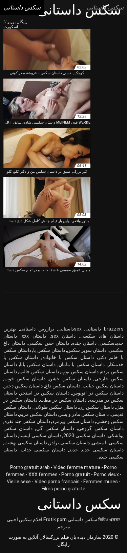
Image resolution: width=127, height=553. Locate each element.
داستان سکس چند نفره (27, 421)
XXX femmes (43, 474)
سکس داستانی (82, 519)
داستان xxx (34, 336)
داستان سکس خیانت (103, 385)
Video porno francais (57, 481)
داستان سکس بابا (38, 364)
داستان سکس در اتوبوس (98, 393)
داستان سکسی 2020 (84, 435)
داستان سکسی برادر (69, 442)
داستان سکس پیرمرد (73, 421)
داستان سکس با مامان (82, 364)
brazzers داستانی (104, 329)
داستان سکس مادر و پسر (84, 414)
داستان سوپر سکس (86, 350)
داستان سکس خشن (70, 378)
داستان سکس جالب (39, 371)
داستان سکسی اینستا (40, 435)
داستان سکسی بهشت (25, 442)
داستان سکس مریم (38, 414)
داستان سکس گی (55, 428)
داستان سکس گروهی (101, 428)
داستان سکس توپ (80, 371)
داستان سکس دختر (23, 385)
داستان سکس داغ (62, 385)
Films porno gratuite (63, 488)
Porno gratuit (75, 474)
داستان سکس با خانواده (68, 357)
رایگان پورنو (16, 21)
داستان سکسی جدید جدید (96, 449)
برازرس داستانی (37, 329)
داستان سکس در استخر (44, 393)
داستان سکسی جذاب (43, 449)
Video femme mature (77, 467)
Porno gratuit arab (30, 467)
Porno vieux (106, 474)
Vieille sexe (19, 481)
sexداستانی (70, 329)
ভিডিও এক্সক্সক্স (109, 519)
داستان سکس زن (96, 407)
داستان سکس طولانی (55, 407)
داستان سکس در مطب (63, 400)
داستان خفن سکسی (48, 343)
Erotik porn (55, 519)
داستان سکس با (49, 350)
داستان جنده (84, 343)
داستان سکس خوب (24, 378)
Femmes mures (100, 481)
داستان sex (63, 336)
